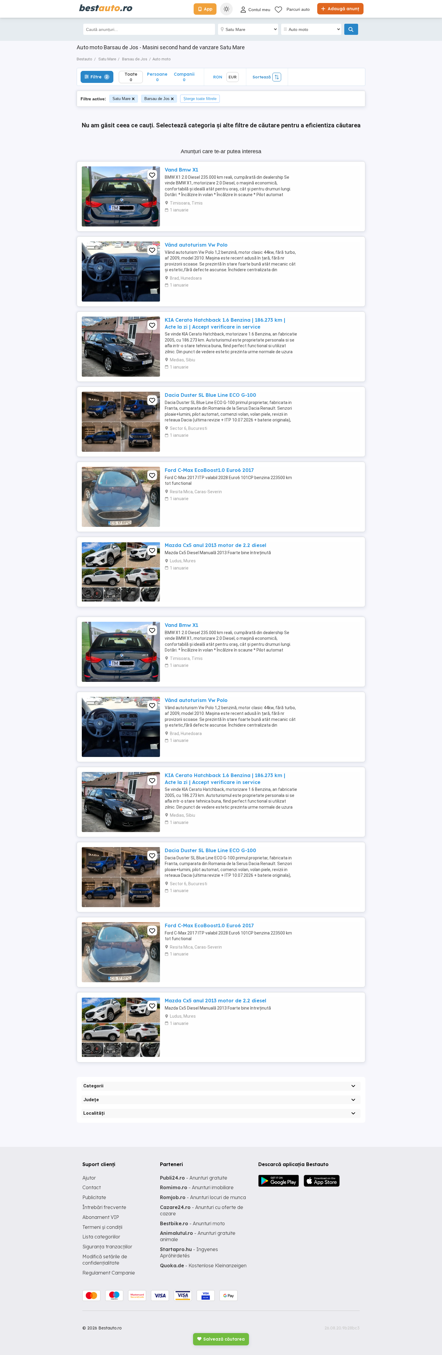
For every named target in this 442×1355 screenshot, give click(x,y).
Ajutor (89, 1178)
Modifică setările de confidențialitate (104, 1259)
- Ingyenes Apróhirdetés (189, 1252)
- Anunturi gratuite (193, 1178)
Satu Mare (121, 98)
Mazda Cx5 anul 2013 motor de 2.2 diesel (215, 545)
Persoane (157, 76)
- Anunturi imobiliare (197, 1187)
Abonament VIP (100, 1217)
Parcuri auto (298, 9)
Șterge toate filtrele (199, 98)
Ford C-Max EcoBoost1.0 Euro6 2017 (209, 470)
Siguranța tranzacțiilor (107, 1247)
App (208, 9)
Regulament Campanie (108, 1273)
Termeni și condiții (102, 1227)
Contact (91, 1187)
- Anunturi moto (192, 1223)
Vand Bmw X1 (181, 170)
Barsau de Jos (157, 98)
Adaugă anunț (343, 8)
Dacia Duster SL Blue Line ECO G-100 (210, 395)
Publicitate (94, 1197)
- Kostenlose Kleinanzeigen (203, 1265)
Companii (184, 76)
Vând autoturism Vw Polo (196, 245)
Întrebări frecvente (104, 1207)
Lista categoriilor (101, 1237)
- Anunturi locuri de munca (203, 1197)
